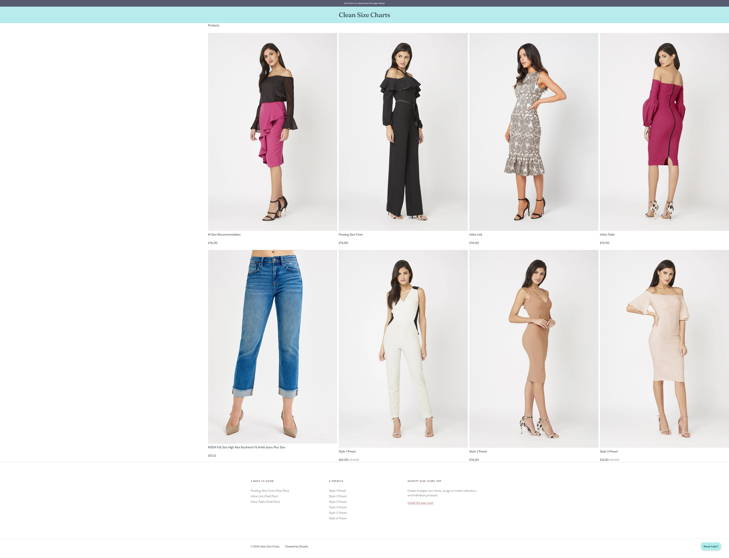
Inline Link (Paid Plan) (264, 496)
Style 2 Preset (337, 496)
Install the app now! (420, 503)
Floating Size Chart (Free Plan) (270, 491)
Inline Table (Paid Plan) (265, 502)
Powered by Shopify (296, 546)
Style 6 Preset (338, 518)
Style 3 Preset (338, 502)
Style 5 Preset (338, 513)
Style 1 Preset (337, 491)
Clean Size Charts (364, 15)
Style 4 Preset (338, 507)
